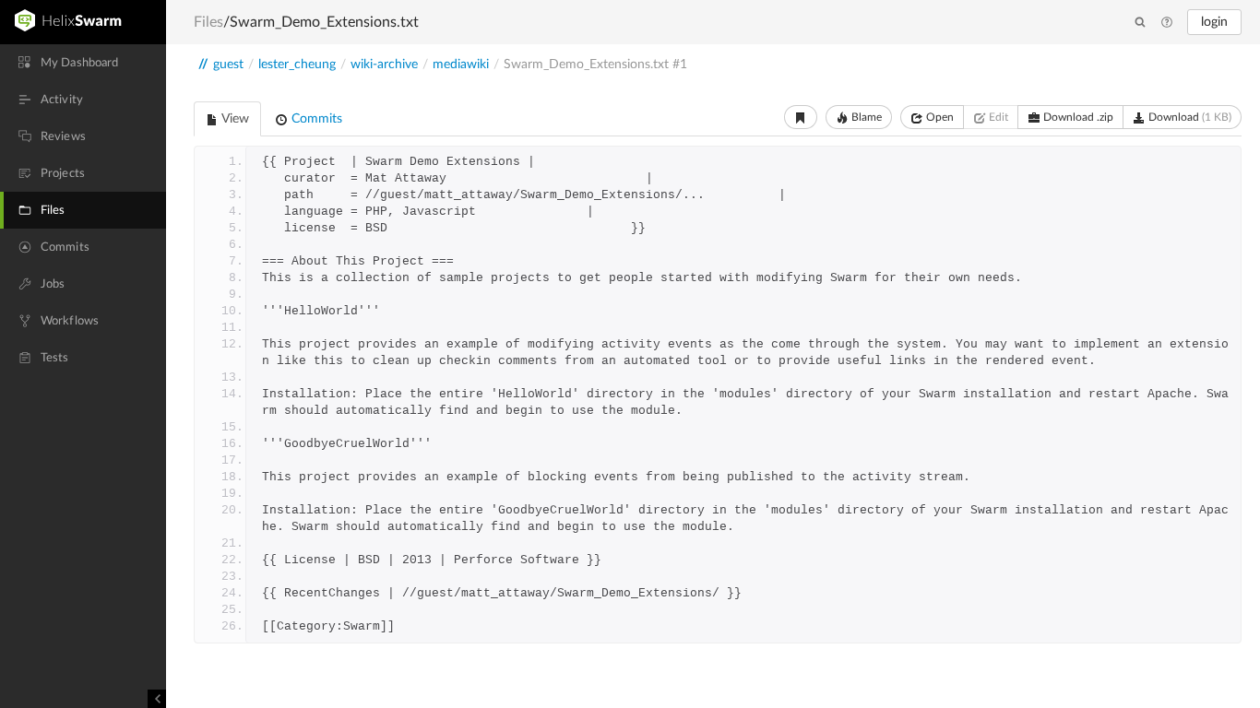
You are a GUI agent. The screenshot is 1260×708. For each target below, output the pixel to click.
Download (1188, 117)
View (234, 118)
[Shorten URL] (800, 117)
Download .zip (1076, 117)
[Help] (1166, 23)
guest (228, 64)
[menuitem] (83, 62)
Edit (997, 117)
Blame (865, 117)
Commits (315, 118)
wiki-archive (384, 64)
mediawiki (461, 64)
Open (938, 117)
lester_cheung (297, 64)
